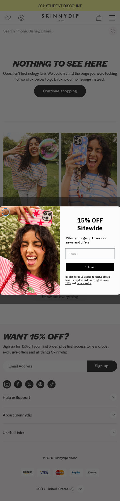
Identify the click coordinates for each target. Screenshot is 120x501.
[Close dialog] (5, 212)
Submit (90, 267)
